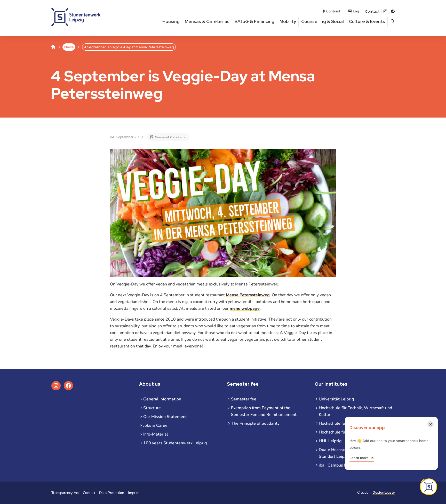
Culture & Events (367, 21)
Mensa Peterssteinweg (248, 295)
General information (162, 399)
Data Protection (111, 492)
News (69, 47)
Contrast (333, 11)
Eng (356, 11)
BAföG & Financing (254, 21)
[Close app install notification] (428, 487)
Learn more (359, 457)
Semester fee (243, 399)
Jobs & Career (156, 425)
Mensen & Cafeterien (171, 137)
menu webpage (245, 308)
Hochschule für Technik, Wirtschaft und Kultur (355, 411)
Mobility (288, 21)
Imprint (134, 492)
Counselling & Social (322, 21)
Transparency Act (65, 492)
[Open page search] (392, 21)
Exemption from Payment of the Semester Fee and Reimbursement (264, 411)
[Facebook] (393, 11)
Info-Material (155, 434)
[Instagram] (385, 11)
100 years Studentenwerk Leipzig (175, 443)
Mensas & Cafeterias (207, 21)
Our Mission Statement (165, 417)
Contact (372, 11)
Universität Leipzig (336, 399)
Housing (171, 21)
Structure (152, 408)
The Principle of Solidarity (255, 423)
